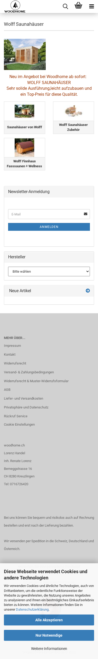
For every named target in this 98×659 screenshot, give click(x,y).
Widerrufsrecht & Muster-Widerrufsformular (36, 381)
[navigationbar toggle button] (91, 6)
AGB (7, 390)
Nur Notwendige (49, 635)
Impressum (12, 346)
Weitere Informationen (49, 649)
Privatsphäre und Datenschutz (26, 407)
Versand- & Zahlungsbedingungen (29, 372)
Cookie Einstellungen (19, 424)
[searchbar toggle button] (65, 6)
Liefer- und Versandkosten (23, 398)
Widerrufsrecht (15, 363)
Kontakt (9, 354)
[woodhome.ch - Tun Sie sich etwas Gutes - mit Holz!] (13, 6)
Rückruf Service (15, 416)
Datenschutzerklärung (32, 609)
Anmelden (49, 227)
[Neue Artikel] (88, 291)
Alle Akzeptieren (49, 620)
